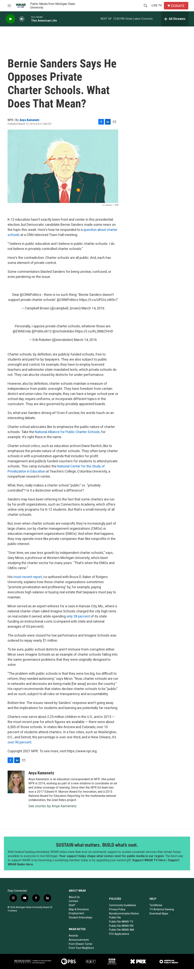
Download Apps (158, 913)
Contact (73, 901)
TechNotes (155, 905)
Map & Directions (79, 909)
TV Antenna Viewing (161, 909)
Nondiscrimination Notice (124, 913)
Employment (76, 913)
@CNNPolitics (30, 295)
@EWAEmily (22, 331)
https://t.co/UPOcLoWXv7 (98, 300)
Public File (115, 917)
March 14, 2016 (92, 308)
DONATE (178, 6)
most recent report (27, 577)
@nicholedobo (63, 331)
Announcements (79, 939)
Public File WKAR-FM (121, 925)
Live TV (157, 5)
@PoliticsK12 (42, 331)
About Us (74, 897)
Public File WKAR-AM (121, 929)
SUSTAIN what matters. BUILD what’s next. (97, 845)
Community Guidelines (122, 905)
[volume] (22, 19)
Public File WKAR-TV (121, 921)
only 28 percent (78, 616)
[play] (10, 19)
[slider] (27, 19)
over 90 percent (19, 742)
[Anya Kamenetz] (16, 782)
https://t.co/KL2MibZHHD (94, 331)
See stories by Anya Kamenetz (52, 806)
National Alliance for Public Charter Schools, (67, 432)
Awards (73, 935)
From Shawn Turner (80, 943)
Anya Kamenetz (29, 120)
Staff (72, 905)
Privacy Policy (117, 909)
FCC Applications (119, 933)
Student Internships (80, 917)
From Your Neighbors (81, 947)
